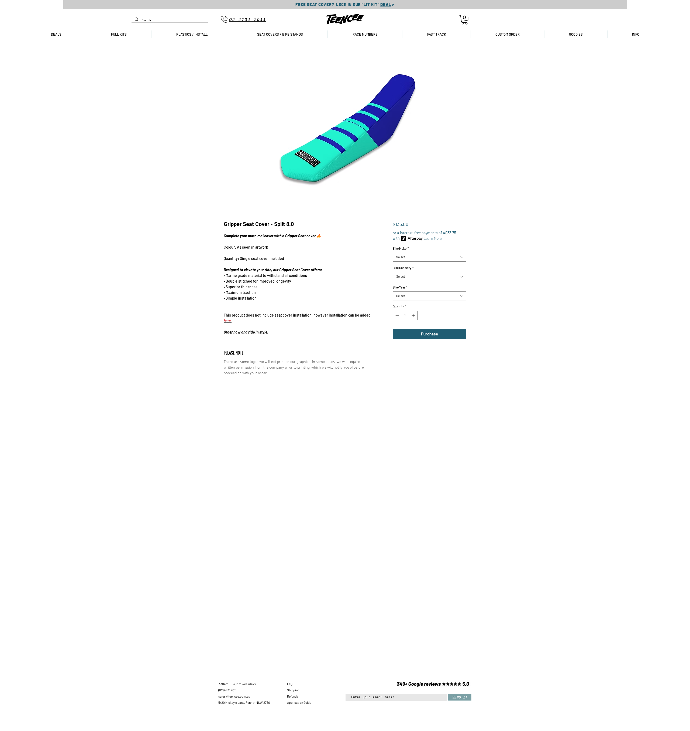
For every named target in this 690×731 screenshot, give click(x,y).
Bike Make (401, 248)
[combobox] (429, 257)
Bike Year (400, 287)
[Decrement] (396, 315)
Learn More (433, 238)
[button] (464, 19)
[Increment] (414, 315)
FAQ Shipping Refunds (293, 690)
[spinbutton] (405, 315)
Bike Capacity (403, 268)
